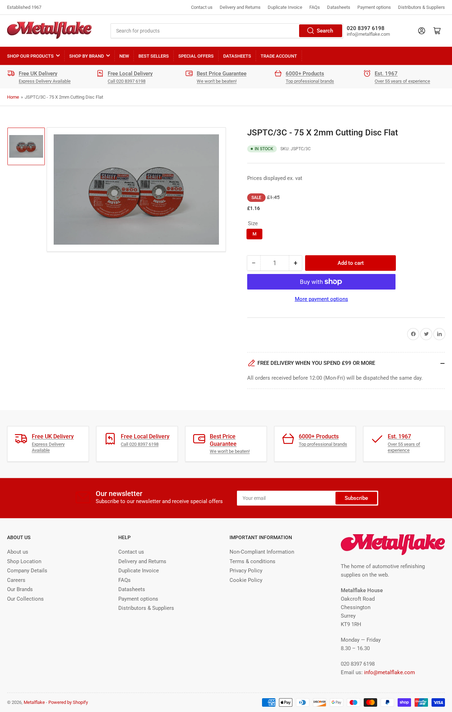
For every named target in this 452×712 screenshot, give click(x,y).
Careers (16, 580)
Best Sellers (153, 56)
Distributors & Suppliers (421, 7)
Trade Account (279, 56)
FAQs (314, 7)
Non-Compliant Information (262, 552)
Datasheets (338, 7)
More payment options (321, 299)
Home (13, 97)
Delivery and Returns (240, 7)
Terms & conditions (252, 561)
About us (17, 552)
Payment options (374, 7)
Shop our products (30, 56)
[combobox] (227, 30)
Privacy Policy (246, 570)
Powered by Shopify (68, 702)
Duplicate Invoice (285, 7)
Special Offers (196, 56)
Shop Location (24, 561)
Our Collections (25, 599)
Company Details (27, 570)
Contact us (202, 7)
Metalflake (34, 702)
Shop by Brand (86, 56)
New (124, 56)
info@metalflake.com (389, 672)
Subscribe (356, 498)
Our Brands (20, 589)
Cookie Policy (246, 580)
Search (325, 31)
